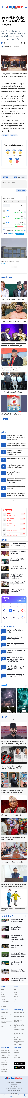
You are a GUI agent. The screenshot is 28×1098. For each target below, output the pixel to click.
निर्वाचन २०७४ (4, 1057)
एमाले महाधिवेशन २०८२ (6, 1067)
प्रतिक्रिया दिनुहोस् (21, 190)
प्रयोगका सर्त (16, 1053)
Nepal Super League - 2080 (6, 1025)
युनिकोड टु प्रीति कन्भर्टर (19, 1044)
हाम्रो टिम (16, 1050)
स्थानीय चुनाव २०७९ (5, 1060)
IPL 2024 (3, 1019)
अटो (15, 999)
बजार (15, 990)
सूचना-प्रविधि (17, 1001)
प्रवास (2, 1004)
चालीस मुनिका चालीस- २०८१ (19, 1034)
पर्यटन (15, 992)
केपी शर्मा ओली (5, 135)
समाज (2, 990)
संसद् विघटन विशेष (5, 1055)
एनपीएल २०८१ (4, 1012)
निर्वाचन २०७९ (4, 1062)
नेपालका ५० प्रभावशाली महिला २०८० (19, 1021)
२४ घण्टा (3, 720)
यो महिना (13, 720)
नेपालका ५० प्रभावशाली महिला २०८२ (19, 1013)
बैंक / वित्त (16, 997)
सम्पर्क (15, 1060)
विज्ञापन (15, 1055)
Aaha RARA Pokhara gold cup (6, 1021)
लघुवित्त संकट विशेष (5, 1053)
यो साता (8, 720)
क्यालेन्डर (6, 598)
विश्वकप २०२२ (4, 1069)
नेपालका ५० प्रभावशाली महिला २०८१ (19, 1017)
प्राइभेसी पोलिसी (17, 1057)
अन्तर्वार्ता (3, 997)
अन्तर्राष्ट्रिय (3, 1006)
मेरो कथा (16, 1037)
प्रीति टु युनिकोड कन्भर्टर (19, 1042)
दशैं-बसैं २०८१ (4, 1072)
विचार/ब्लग (3, 992)
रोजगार (15, 994)
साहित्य (2, 994)
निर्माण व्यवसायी (13, 135)
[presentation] (12, 267)
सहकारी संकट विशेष (5, 1050)
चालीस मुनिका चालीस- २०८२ (19, 1030)
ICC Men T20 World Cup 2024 (6, 1015)
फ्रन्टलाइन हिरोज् (17, 1039)
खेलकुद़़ (3, 999)
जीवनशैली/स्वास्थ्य (5, 1001)
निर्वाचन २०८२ (4, 1064)
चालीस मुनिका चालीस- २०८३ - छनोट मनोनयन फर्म (19, 1025)
